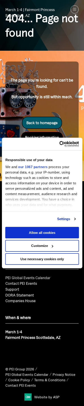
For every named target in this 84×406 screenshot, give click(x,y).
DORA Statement (19, 295)
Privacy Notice (64, 374)
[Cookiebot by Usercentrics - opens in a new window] (60, 144)
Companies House (20, 301)
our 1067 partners (33, 167)
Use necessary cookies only (42, 259)
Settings (63, 219)
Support (12, 289)
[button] (75, 9)
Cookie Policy (19, 380)
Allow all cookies (42, 232)
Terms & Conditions (49, 380)
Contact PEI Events (21, 283)
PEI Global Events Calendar (27, 278)
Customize (39, 246)
